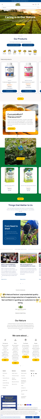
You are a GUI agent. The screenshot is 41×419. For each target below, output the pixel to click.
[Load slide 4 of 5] (22, 136)
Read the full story (10, 238)
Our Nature (5, 373)
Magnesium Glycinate (28, 80)
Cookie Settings (6, 382)
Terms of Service (6, 378)
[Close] (39, 411)
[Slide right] (23, 96)
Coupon (22, 394)
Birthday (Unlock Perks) (6, 407)
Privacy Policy (5, 385)
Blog (3, 375)
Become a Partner (15, 381)
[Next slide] (26, 136)
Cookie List (5, 380)
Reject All (36, 417)
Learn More (11, 128)
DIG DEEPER (20, 24)
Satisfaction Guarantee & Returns (23, 382)
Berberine (9, 80)
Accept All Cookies (29, 417)
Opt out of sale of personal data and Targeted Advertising (10, 417)
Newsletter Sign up (24, 391)
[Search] (38, 7)
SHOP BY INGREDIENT (28, 45)
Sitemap (4, 387)
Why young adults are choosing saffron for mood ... (28, 265)
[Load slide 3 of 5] (20, 136)
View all (20, 98)
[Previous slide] (15, 136)
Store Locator (24, 373)
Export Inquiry (14, 373)
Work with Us (14, 384)
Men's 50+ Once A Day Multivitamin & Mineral (28, 185)
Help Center (23, 378)
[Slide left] (18, 96)
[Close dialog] (2, 397)
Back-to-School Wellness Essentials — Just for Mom (8, 265)
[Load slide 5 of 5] (24, 136)
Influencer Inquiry (15, 375)
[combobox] (20, 7)
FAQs (22, 385)
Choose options (9, 91)
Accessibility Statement (23, 397)
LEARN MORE (20, 158)
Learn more (5, 360)
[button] (2, 4)
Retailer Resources (14, 379)
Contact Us (23, 387)
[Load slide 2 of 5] (19, 136)
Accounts (23, 375)
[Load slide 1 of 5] (17, 136)
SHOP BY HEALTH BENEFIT (14, 45)
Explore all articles (20, 214)
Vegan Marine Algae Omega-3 (9, 185)
